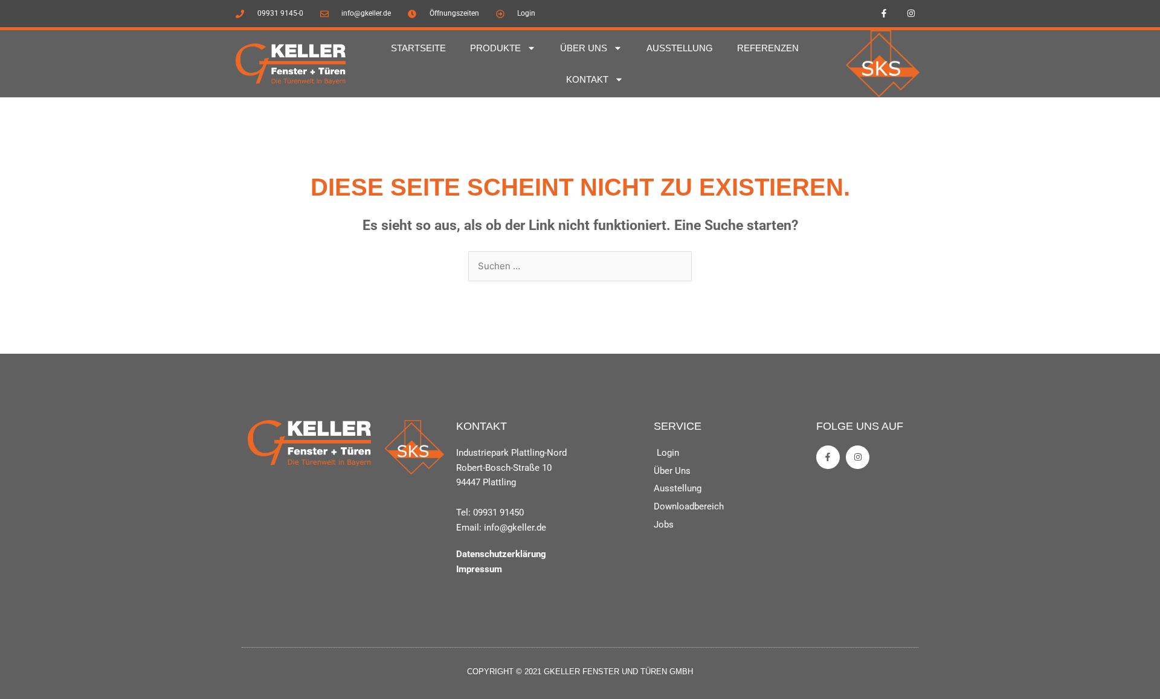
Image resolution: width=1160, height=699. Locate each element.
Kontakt (587, 79)
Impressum (479, 569)
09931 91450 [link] (498, 512)
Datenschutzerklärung (501, 554)
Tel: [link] (464, 512)
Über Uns (583, 48)
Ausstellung (679, 48)
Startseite (418, 48)
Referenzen (768, 48)
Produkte (495, 48)
